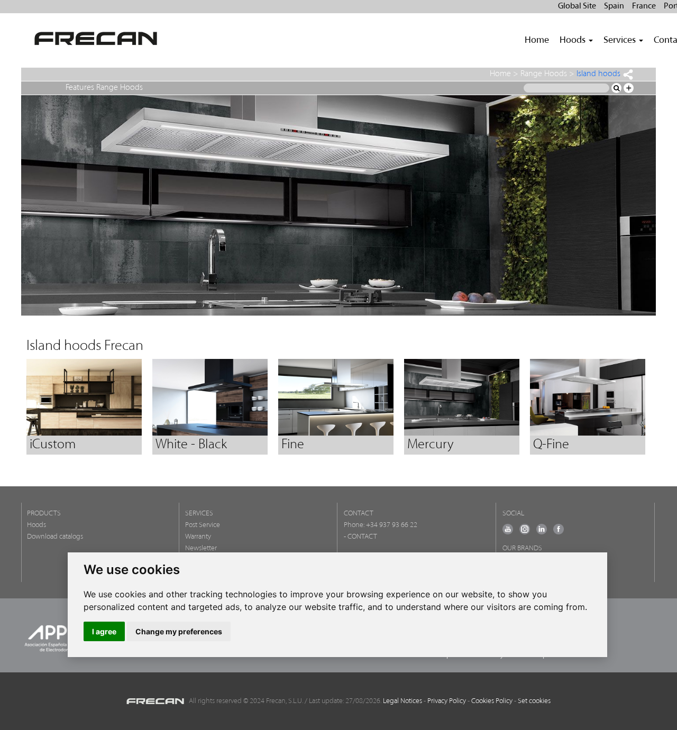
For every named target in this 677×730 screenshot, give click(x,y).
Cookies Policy (492, 701)
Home (537, 40)
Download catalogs (55, 537)
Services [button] (620, 40)
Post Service (202, 525)
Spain (614, 6)
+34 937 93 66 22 (391, 525)
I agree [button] (104, 631)
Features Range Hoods (104, 88)
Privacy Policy (446, 701)
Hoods (36, 525)
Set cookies (534, 701)
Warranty (198, 537)
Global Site (577, 6)
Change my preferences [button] (178, 631)
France (644, 6)
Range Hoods (543, 74)
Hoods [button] (574, 40)
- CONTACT (360, 537)
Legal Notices (402, 701)
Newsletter (201, 548)
